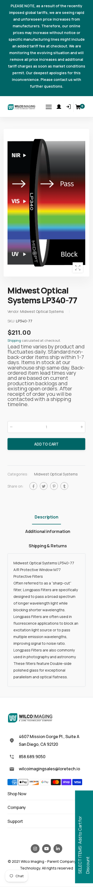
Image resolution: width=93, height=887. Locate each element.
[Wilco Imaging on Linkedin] (57, 848)
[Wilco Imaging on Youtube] (46, 848)
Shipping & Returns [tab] (48, 546)
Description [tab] (46, 517)
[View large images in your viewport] (78, 267)
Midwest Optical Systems (56, 474)
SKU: (11, 321)
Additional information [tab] (47, 531)
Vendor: (13, 311)
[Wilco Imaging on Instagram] (35, 848)
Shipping (14, 340)
